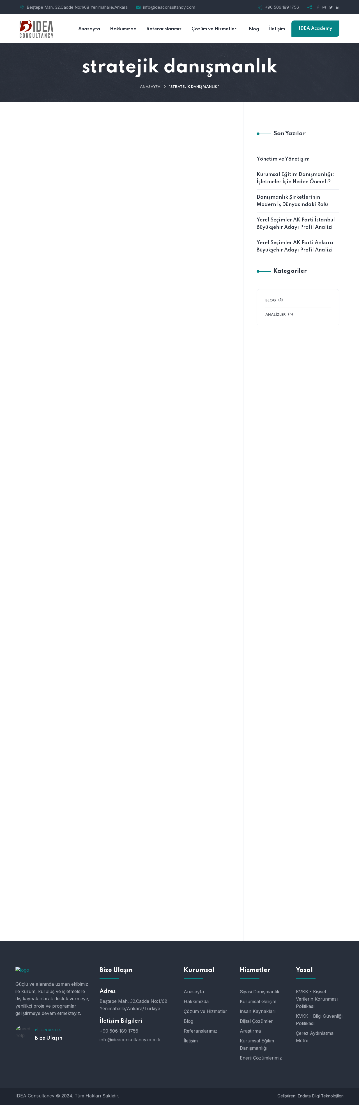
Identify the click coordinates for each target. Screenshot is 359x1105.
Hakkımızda (196, 1001)
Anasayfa (150, 87)
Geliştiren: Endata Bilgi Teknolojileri (310, 1096)
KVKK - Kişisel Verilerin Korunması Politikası (317, 999)
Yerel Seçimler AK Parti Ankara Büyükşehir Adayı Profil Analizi (295, 246)
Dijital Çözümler (256, 1021)
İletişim (191, 1041)
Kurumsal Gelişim (258, 1001)
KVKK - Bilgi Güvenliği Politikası (319, 1019)
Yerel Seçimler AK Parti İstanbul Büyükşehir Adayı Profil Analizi (296, 224)
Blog (33, 164)
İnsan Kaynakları (257, 1011)
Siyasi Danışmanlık (259, 991)
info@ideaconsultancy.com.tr (130, 1039)
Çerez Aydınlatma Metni (314, 1036)
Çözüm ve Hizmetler (205, 1011)
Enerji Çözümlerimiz (261, 1058)
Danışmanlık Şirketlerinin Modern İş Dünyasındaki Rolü (164, 549)
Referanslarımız (200, 1031)
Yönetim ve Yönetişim (151, 183)
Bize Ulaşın (48, 1038)
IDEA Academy (315, 28)
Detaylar (124, 274)
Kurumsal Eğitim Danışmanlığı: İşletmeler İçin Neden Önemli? (163, 360)
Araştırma (250, 1031)
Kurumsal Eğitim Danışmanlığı (257, 1044)
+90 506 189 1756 (282, 7)
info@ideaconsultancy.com (169, 7)
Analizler (275, 315)
